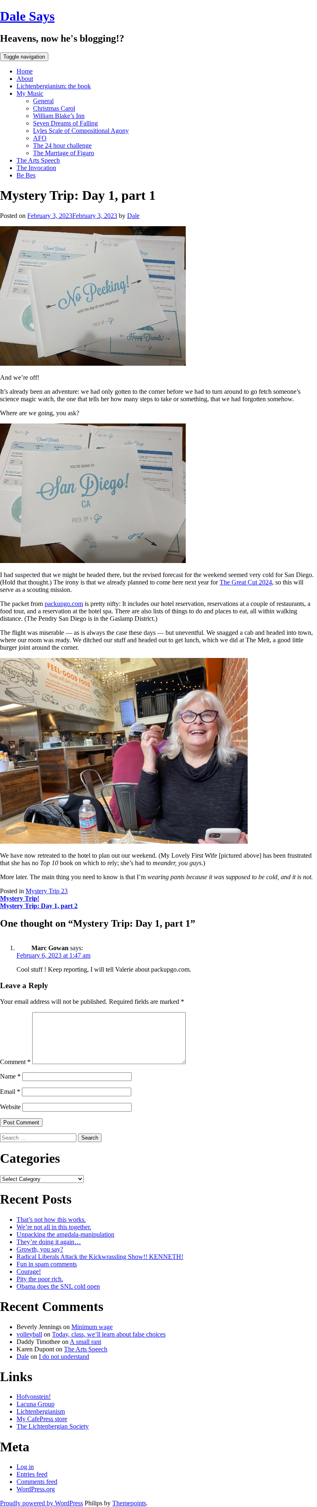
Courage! (29, 1271)
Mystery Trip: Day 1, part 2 (39, 905)
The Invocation (36, 167)
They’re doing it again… (49, 1241)
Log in (25, 1466)
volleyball (29, 1334)
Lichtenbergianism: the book (54, 86)
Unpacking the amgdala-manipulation (65, 1234)
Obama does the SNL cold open (58, 1286)
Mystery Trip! (19, 898)
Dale (133, 215)
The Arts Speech (38, 160)
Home (25, 71)
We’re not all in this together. (54, 1226)
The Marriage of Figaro (63, 152)
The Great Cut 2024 (246, 582)
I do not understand (64, 1356)
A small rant (85, 1341)
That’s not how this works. (51, 1219)
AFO (40, 138)
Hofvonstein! (34, 1396)
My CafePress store (42, 1418)
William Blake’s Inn (59, 115)
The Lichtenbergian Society (53, 1426)
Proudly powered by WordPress (41, 1503)
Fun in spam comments (47, 1264)
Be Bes (26, 175)
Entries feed (32, 1474)
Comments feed (37, 1481)
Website (10, 1106)
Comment (15, 1061)
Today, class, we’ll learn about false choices (109, 1334)
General (43, 100)
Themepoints (129, 1503)
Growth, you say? (40, 1249)
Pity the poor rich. (40, 1278)
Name (10, 1076)
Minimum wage (92, 1326)
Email (10, 1091)
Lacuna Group (35, 1404)
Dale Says (27, 16)
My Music (30, 93)
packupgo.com (64, 603)
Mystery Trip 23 (47, 890)
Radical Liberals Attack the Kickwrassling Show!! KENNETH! (100, 1256)
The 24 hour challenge (62, 145)
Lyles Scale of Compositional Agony (81, 130)
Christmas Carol (54, 108)
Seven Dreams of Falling (65, 123)
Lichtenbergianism (41, 1411)
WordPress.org (36, 1489)
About (25, 78)
